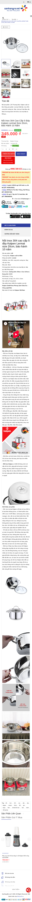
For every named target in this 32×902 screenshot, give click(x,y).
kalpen (4, 805)
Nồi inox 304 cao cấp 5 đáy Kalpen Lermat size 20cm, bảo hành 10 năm (14, 22)
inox (11, 803)
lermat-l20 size (15, 807)
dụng (4, 807)
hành (27, 807)
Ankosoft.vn (20, 896)
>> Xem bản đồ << (22, 198)
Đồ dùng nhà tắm (10, 877)
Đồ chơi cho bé (9, 873)
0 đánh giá (10, 130)
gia (24, 805)
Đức (9, 807)
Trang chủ (5, 19)
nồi (6, 803)
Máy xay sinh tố (9, 885)
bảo (23, 807)
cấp (23, 803)
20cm (15, 805)
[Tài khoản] (24, 2)
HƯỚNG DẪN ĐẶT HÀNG (12, 234)
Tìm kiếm (14, 19)
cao (19, 803)
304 (15, 803)
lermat (10, 805)
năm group (5, 810)
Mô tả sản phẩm (10, 225)
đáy (28, 803)
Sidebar (6, 27)
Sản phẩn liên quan (11, 813)
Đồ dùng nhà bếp (10, 882)
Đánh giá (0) (9, 229)
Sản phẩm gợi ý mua (11, 817)
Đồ (20, 805)
